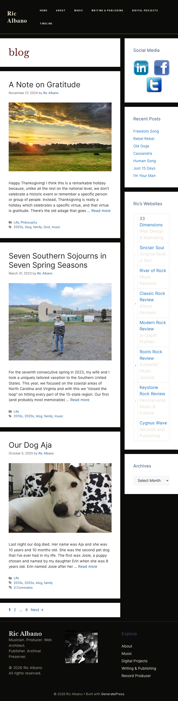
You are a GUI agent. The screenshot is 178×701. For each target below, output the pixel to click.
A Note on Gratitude (44, 84)
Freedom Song (146, 131)
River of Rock (153, 270)
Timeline (46, 23)
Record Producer (136, 676)
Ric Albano (17, 17)
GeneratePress (112, 694)
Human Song (144, 161)
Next (37, 610)
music (56, 227)
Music (78, 10)
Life (16, 222)
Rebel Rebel (143, 138)
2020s (18, 227)
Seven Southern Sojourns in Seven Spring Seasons (57, 260)
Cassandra (142, 153)
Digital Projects (145, 10)
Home (44, 10)
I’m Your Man (144, 175)
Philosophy (29, 222)
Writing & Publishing (107, 10)
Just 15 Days (144, 168)
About (61, 10)
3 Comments (23, 587)
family (37, 227)
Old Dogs (141, 146)
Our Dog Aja (30, 444)
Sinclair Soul (152, 247)
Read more (100, 210)
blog (28, 227)
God (47, 227)
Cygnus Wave (153, 422)
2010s (18, 416)
